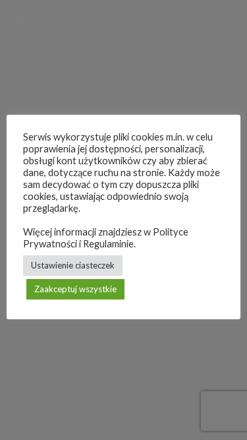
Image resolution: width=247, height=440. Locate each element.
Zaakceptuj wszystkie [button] (75, 289)
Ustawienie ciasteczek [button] (73, 265)
